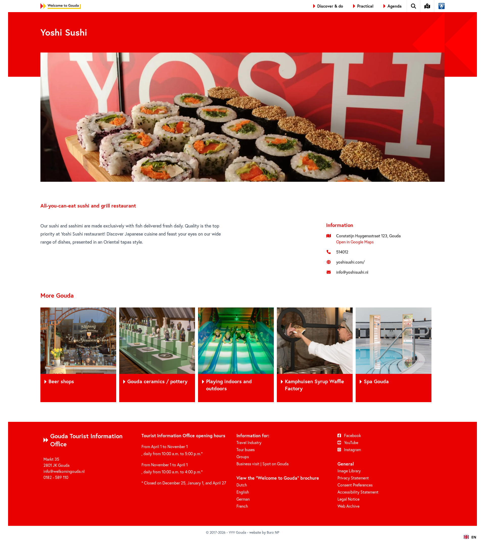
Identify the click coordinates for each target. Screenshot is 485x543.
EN (473, 537)
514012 (342, 251)
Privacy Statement (353, 477)
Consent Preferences (355, 484)
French (242, 506)
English (242, 492)
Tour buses (245, 449)
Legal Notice (348, 499)
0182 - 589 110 (55, 477)
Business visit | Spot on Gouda (262, 463)
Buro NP (273, 532)
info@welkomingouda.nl (64, 471)
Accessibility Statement (357, 492)
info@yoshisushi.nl (352, 272)
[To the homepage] (60, 6)
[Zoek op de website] (413, 6)
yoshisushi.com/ (350, 262)
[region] (242, 354)
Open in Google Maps (355, 241)
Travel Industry (248, 442)
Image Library (349, 470)
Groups (242, 456)
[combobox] (470, 537)
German (243, 499)
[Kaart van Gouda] (427, 6)
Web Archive (348, 506)
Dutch (241, 484)
